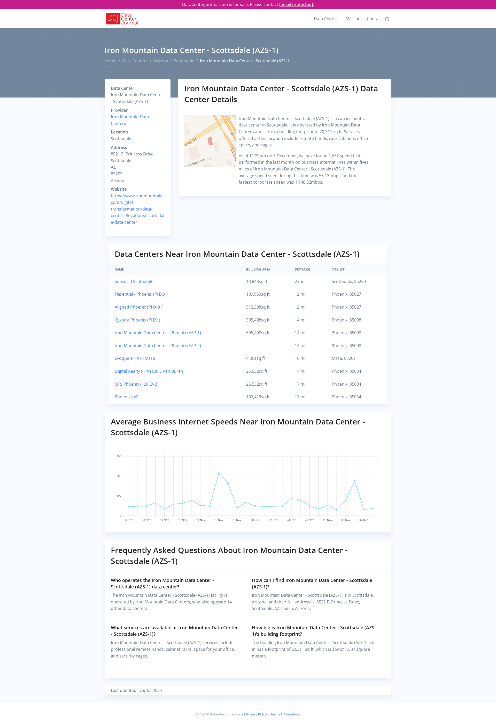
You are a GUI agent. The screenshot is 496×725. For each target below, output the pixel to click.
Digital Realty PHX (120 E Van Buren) (149, 371)
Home (111, 61)
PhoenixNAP (127, 397)
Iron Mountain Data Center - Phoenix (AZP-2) (158, 345)
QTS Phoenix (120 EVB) (136, 384)
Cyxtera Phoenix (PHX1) (137, 320)
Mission (353, 18)
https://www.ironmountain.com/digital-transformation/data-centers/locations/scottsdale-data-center (137, 209)
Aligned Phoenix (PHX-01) (139, 307)
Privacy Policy (256, 714)
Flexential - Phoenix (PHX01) (141, 294)
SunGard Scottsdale (134, 281)
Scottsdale (184, 61)
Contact (374, 18)
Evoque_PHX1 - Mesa (135, 358)
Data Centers (326, 18)
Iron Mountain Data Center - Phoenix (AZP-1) (158, 332)
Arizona (160, 61)
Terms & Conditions (285, 714)
